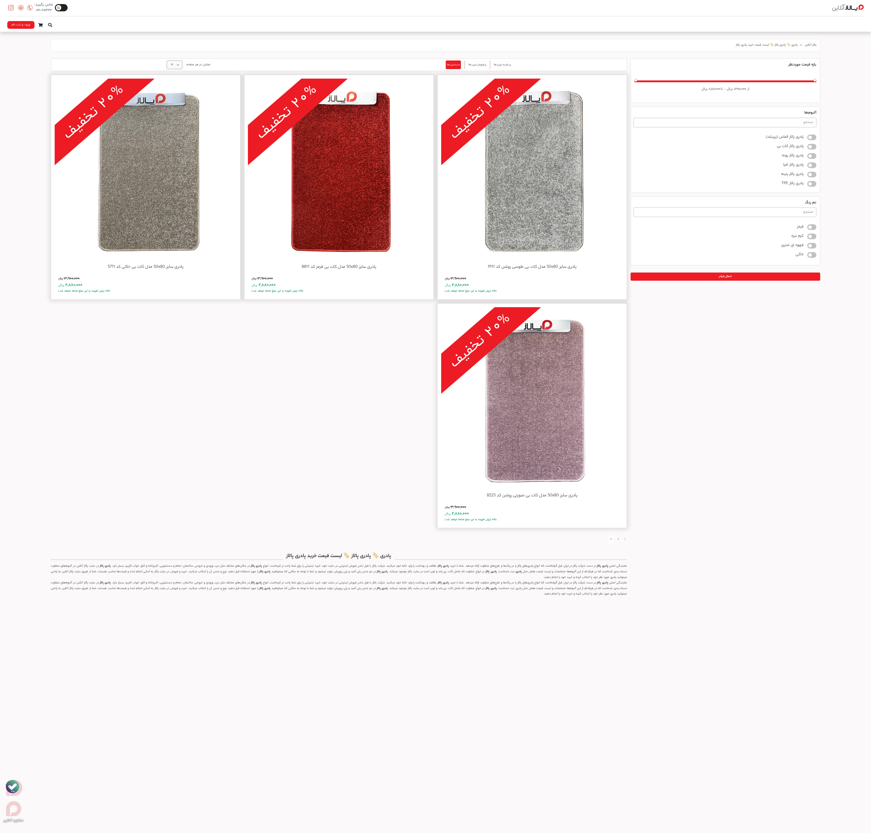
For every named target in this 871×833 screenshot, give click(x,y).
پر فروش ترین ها (477, 65)
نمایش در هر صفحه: (198, 64)
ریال (730, 89)
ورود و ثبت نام (21, 24)
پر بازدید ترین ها (502, 65)
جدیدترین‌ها (453, 65)
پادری (605, 566)
